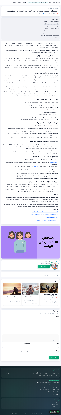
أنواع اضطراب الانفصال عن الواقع (52, 28)
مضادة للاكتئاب (36, 166)
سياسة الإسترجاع (55, 404)
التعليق (57, 316)
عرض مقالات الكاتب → (43, 266)
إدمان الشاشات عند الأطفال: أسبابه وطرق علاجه (49, 389)
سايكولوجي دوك (54, 2)
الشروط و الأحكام (55, 406)
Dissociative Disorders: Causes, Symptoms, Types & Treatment (44, 214)
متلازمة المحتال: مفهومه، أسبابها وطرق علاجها (49, 391)
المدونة (57, 402)
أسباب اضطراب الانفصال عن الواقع (52, 26)
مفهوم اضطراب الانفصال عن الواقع (51, 21)
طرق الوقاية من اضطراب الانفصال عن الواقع (50, 35)
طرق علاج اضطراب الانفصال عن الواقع (51, 33)
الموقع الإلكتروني (55, 350)
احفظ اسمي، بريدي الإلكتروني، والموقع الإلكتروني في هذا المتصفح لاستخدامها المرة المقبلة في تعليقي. (16, 351)
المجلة (14, 2)
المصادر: (56, 37)
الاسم (57, 343)
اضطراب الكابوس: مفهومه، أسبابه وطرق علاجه (49, 387)
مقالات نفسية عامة (51, 8)
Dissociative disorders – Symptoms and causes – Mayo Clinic (45, 212)
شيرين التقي (47, 261)
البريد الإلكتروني (27, 343)
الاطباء (19, 2)
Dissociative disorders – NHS (52, 217)
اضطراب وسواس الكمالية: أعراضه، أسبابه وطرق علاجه (48, 382)
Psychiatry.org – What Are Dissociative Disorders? (47, 220)
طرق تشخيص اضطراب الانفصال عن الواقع (50, 30)
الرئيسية (24, 2)
